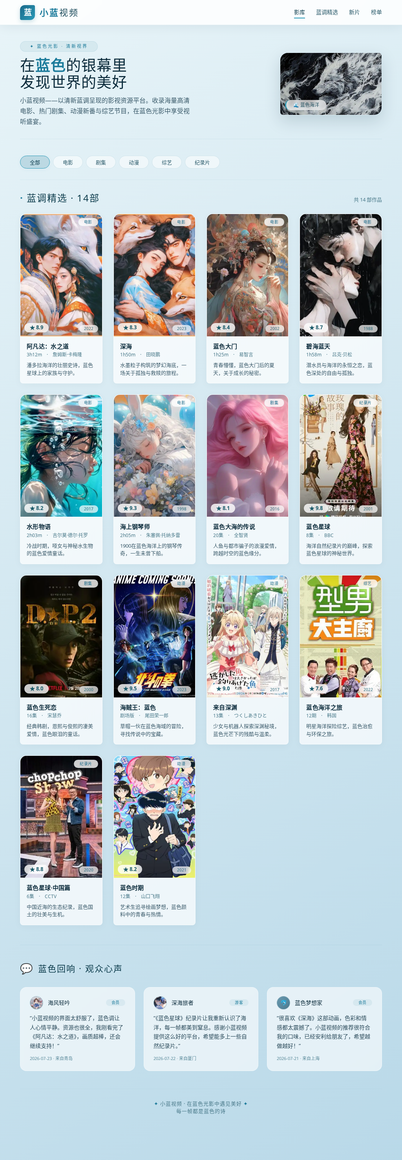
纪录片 (202, 162)
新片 (354, 12)
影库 (299, 12)
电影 (68, 162)
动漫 (134, 162)
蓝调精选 (327, 12)
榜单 (376, 12)
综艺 (167, 162)
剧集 (101, 162)
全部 (35, 162)
